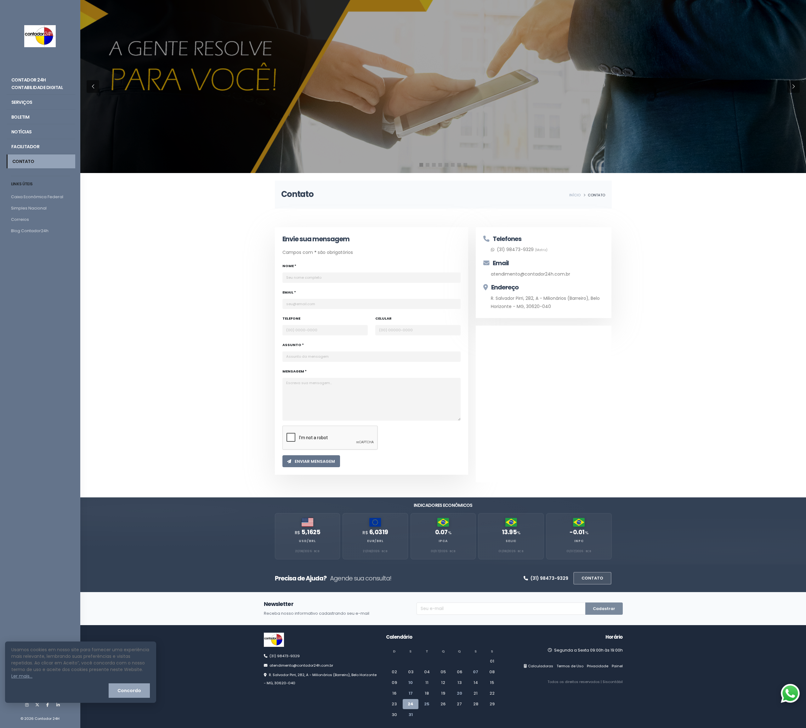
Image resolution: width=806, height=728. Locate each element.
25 (426, 704)
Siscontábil (613, 681)
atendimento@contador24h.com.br (530, 274)
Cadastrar (604, 608)
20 (459, 693)
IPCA (443, 541)
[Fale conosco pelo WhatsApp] (790, 693)
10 (410, 683)
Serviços (21, 102)
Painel (617, 666)
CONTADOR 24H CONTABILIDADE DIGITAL (37, 84)
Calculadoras (540, 666)
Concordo (129, 690)
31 (411, 715)
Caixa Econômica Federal (37, 196)
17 (411, 693)
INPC (579, 541)
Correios (20, 219)
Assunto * (293, 344)
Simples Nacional (29, 208)
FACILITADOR (25, 146)
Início (575, 195)
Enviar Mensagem (314, 461)
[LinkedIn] (58, 705)
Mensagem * (294, 371)
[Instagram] (26, 705)
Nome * (289, 265)
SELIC (511, 541)
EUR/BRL (375, 541)
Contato (23, 161)
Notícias (21, 132)
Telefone (291, 318)
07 (475, 672)
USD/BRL (307, 541)
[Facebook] (47, 705)
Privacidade (597, 666)
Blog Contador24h (29, 230)
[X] (37, 705)
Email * (289, 292)
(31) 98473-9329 (549, 578)
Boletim (20, 117)
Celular (383, 318)
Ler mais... (21, 676)
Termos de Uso (570, 666)
